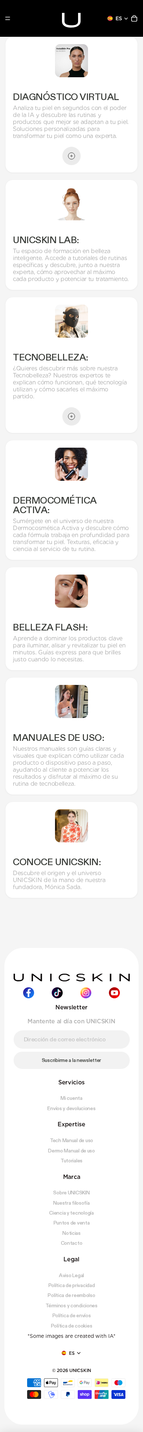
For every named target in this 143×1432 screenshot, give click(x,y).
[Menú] (7, 18)
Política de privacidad (71, 1285)
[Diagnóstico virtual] (71, 156)
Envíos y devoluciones (71, 1108)
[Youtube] (114, 992)
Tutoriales (71, 1160)
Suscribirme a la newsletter (71, 1060)
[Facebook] (28, 992)
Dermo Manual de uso (71, 1150)
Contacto (71, 1243)
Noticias (71, 1233)
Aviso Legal (71, 1275)
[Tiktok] (57, 992)
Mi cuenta (71, 1098)
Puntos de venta (72, 1222)
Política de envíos (71, 1315)
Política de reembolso (71, 1295)
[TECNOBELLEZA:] (71, 416)
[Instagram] (85, 992)
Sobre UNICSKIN (71, 1192)
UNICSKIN (80, 1370)
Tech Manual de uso (71, 1140)
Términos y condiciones (71, 1305)
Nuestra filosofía (71, 1202)
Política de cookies (71, 1325)
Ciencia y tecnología (71, 1212)
